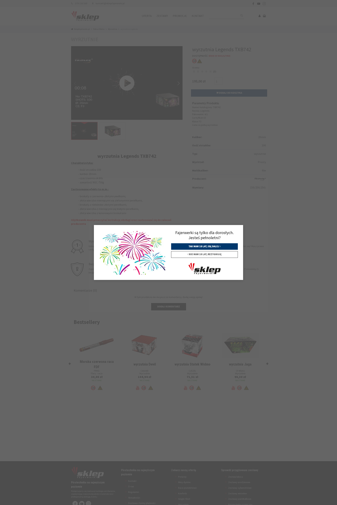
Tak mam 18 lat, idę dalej (204, 246)
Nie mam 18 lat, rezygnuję (205, 254)
